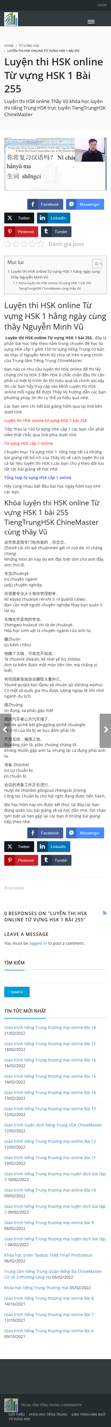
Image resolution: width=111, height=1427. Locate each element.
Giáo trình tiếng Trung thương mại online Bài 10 (50, 1190)
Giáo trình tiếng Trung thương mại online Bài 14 (50, 1092)
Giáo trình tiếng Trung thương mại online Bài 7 (49, 1314)
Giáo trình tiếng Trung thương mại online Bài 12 (50, 1141)
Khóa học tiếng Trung (48, 1414)
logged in (38, 943)
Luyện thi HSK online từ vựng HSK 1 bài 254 (45, 420)
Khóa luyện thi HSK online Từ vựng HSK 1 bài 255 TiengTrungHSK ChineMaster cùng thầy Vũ (55, 285)
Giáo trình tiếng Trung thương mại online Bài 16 (50, 1060)
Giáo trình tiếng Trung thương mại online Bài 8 (49, 1298)
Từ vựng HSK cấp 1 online (28, 443)
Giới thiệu (17, 1414)
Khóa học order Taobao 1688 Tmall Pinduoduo (48, 1255)
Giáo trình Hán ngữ (88, 1414)
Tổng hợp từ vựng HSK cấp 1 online (37, 477)
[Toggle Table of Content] (94, 264)
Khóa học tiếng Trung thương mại (36, 1287)
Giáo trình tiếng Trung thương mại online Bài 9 (49, 1222)
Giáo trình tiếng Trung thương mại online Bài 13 (50, 1108)
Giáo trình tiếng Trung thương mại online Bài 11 (50, 1157)
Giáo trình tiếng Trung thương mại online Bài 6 (49, 1330)
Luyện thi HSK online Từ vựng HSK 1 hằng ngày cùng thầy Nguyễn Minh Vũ (55, 274)
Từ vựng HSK (29, 45)
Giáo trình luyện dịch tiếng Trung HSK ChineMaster (53, 1125)
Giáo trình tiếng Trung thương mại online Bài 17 (50, 1043)
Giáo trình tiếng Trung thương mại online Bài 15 (50, 1076)
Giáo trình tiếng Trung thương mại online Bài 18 (50, 1027)
